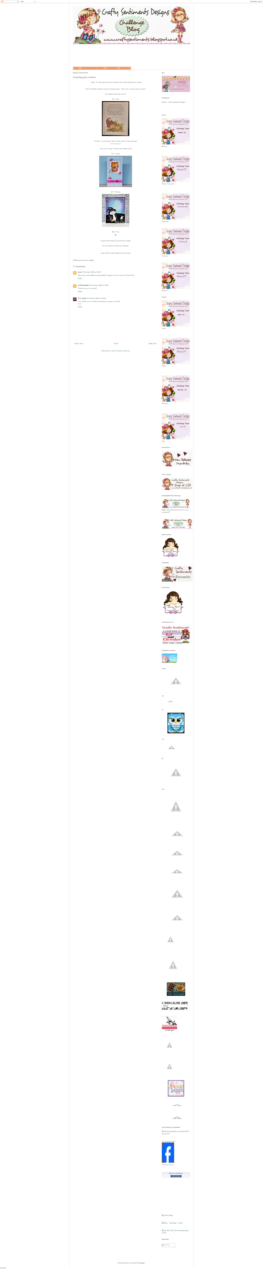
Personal (163, 1247)
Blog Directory (169, 1243)
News (163, 1246)
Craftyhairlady (83, 285)
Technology (167, 1247)
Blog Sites (175, 1243)
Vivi (117, 232)
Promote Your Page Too (168, 1164)
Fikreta (117, 192)
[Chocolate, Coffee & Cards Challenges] (176, 995)
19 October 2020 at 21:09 (91, 272)
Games (168, 1246)
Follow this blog (176, 1176)
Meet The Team (125, 68)
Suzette (164, 102)
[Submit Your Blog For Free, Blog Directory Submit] (165, 1244)
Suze (79, 272)
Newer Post (78, 344)
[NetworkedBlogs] (176, 1173)
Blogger (142, 1263)
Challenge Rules (112, 68)
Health (175, 1247)
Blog (162, 1243)
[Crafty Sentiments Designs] (168, 1162)
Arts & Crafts (171, 1247)
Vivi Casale (82, 298)
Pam (117, 99)
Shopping (165, 1246)
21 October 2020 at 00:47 (96, 298)
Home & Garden (173, 1246)
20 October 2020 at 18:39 (99, 285)
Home (76, 68)
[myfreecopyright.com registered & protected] (176, 1134)
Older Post (153, 344)
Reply (80, 278)
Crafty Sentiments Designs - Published (92, 68)
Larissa (117, 153)
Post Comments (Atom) (121, 351)
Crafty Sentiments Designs (168, 1141)
